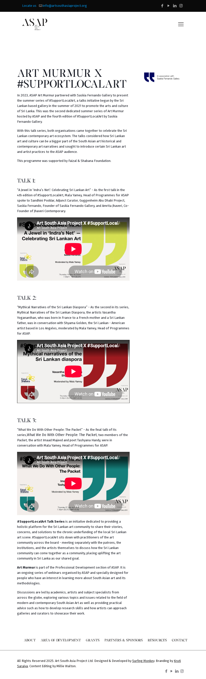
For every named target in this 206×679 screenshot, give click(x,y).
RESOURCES (157, 640)
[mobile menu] (181, 24)
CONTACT (179, 640)
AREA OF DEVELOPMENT (61, 640)
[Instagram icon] (181, 6)
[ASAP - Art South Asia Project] (34, 24)
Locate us (29, 6)
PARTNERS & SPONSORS (124, 640)
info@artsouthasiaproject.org (65, 6)
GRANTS (92, 640)
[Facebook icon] (162, 6)
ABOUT (30, 640)
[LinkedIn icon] (175, 6)
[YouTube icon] (168, 6)
